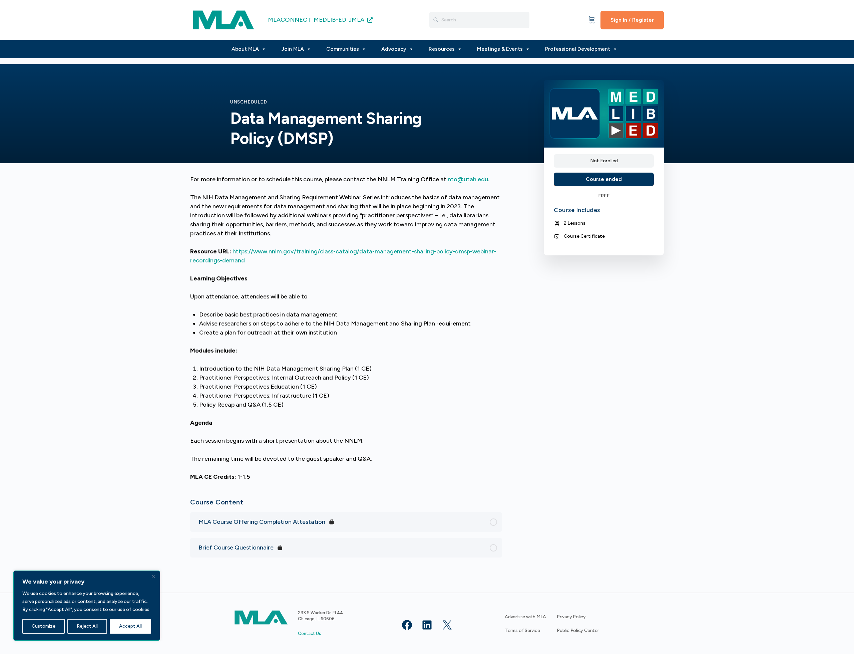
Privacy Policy (571, 617)
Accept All (130, 626)
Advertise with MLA (525, 617)
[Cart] (591, 20)
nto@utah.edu (468, 179)
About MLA (245, 49)
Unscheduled (248, 102)
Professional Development (577, 49)
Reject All (87, 626)
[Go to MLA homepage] (223, 19)
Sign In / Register (632, 20)
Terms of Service (522, 630)
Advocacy (393, 49)
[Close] (153, 576)
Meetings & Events (500, 49)
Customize (43, 626)
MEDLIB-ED (330, 19)
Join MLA (292, 49)
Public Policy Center (578, 630)
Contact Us (309, 633)
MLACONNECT (289, 19)
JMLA (357, 19)
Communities (342, 49)
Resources (442, 49)
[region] (86, 606)
